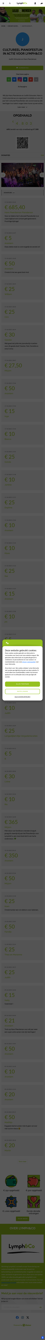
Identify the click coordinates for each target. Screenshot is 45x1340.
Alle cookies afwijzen (22, 696)
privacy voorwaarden (28, 662)
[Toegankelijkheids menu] (42, 1337)
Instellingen (22, 691)
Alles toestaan (22, 684)
